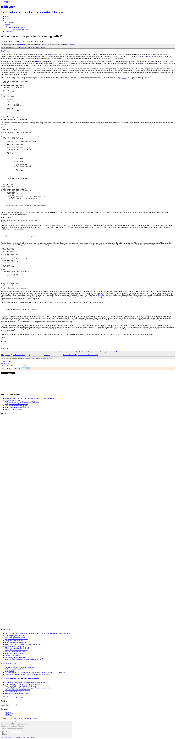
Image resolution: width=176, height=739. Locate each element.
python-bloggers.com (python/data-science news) (22, 678)
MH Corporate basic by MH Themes (25, 718)
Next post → (5, 363)
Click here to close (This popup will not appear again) (18, 737)
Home (7, 16)
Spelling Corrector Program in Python (17, 693)
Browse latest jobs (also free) (18, 29)
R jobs (7, 26)
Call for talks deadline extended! (15, 657)
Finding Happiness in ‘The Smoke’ (16, 650)
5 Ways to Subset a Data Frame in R (16, 404)
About (7, 18)
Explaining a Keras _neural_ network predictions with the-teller (25, 682)
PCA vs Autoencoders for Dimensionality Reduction (22, 402)
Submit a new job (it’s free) (17, 27)
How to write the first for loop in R (16, 406)
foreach (52, 54)
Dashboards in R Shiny (12, 400)
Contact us (8, 31)
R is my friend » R (23, 44)
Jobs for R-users (11, 663)
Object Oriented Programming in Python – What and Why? (24, 684)
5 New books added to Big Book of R (17, 407)
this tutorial (30, 334)
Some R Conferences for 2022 (14, 409)
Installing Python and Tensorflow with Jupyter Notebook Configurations (28, 688)
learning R (47, 355)
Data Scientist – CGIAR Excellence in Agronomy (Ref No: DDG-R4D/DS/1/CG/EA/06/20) (35, 672)
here (73, 44)
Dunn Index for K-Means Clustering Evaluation (20, 686)
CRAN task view (147, 56)
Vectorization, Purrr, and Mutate (15, 637)
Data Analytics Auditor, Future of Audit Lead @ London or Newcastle (27, 674)
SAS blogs (8, 715)
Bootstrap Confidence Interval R (15, 653)
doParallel (101, 295)
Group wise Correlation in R (14, 641)
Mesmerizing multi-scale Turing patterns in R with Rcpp (23, 644)
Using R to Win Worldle (12, 655)
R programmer (9, 671)
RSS (6, 20)
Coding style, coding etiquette (14, 635)
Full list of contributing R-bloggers (13, 697)
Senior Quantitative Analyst (14, 669)
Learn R (7, 24)
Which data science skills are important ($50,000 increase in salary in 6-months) (30, 398)
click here (24, 47)
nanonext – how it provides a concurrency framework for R (24, 659)
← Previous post (6, 361)
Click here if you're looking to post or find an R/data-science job (80, 355)
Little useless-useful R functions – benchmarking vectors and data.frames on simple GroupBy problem (37, 633)
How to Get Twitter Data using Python (17, 690)
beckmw (24, 41)
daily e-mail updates (19, 355)
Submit (5, 734)
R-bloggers (43, 44)
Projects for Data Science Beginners (16, 639)
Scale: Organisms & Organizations (16, 642)
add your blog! (9, 22)
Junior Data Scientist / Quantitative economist (19, 667)
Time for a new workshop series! (15, 652)
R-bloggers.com (5, 355)
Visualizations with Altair (13, 691)
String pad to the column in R (14, 646)
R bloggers (32, 41)
